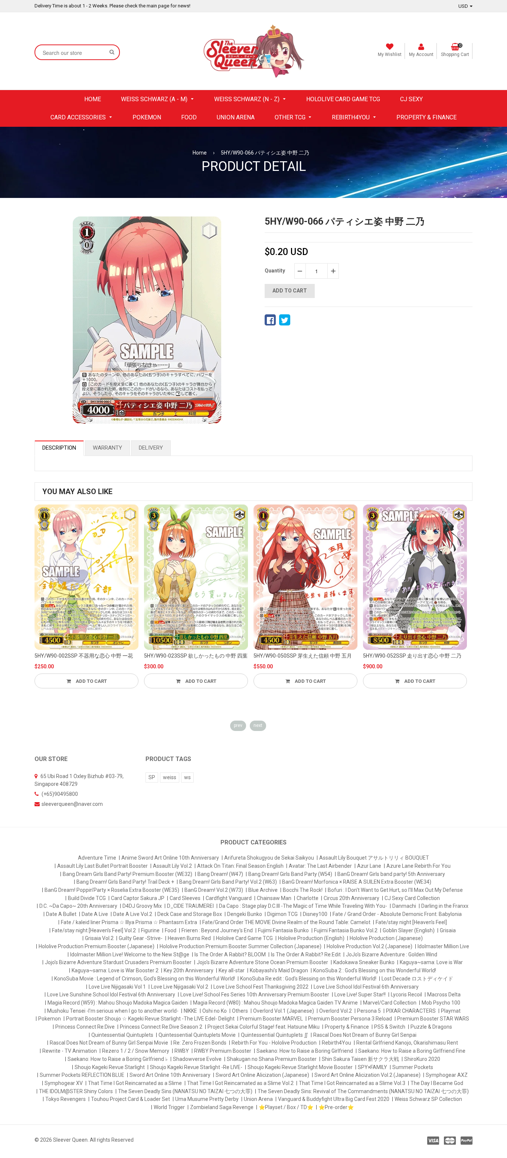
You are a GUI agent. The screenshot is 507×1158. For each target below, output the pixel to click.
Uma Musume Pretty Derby (207, 1099)
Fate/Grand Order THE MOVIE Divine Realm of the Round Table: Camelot (286, 922)
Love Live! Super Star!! (360, 994)
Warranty (107, 447)
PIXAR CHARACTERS (411, 1011)
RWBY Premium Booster (222, 1051)
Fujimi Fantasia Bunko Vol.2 (345, 930)
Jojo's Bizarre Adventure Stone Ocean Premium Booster (262, 962)
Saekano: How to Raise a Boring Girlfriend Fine (411, 1051)
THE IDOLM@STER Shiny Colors (76, 1091)
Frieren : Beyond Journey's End (217, 930)
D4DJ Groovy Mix (142, 906)
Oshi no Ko (214, 1011)
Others (240, 1011)
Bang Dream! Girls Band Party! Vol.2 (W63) (228, 882)
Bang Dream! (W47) (220, 874)
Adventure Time (97, 858)
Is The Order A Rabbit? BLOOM (230, 954)
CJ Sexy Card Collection (412, 898)
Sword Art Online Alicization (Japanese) (262, 1075)
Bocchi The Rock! (303, 890)
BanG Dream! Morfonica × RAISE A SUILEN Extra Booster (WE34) (356, 882)
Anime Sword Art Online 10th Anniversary (170, 858)
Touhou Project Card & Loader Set (130, 1099)
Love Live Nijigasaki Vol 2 (179, 987)
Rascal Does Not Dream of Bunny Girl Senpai (364, 1035)
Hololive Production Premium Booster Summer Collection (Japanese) (240, 946)
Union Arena (258, 1099)
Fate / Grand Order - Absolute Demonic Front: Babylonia (397, 914)
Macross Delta (444, 994)
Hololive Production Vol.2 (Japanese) (369, 946)
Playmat (451, 1011)
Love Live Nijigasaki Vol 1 (117, 987)
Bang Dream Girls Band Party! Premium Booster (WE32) (127, 874)
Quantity (275, 271)
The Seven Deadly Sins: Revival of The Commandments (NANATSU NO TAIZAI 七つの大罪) (363, 1091)
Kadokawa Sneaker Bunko (364, 962)
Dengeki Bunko (244, 914)
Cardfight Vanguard (229, 898)
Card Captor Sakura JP (137, 898)
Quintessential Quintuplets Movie (197, 1035)
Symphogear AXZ (447, 1075)
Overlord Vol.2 (335, 1011)
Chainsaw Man (274, 898)
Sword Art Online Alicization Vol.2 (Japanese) (367, 1075)
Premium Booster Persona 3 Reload (350, 1019)
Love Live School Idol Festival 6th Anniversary (366, 987)
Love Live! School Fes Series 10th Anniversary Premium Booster (254, 994)
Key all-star (232, 970)
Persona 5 (369, 1011)
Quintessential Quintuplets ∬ (274, 1035)
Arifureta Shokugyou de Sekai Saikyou (269, 858)
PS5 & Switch (389, 1027)
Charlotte (307, 898)
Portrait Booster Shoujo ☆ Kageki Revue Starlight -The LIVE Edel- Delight (150, 1019)
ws (187, 777)
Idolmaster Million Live (443, 946)
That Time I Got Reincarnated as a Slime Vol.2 (240, 1083)
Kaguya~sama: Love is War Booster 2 (115, 970)
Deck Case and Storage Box (189, 914)
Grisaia (448, 930)
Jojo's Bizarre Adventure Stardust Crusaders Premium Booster (118, 962)
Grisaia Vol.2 (99, 938)
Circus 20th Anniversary (351, 898)
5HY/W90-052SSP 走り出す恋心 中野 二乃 (412, 656)
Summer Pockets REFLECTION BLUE (82, 1075)
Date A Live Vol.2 (132, 914)
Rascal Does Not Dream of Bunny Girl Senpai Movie (109, 1043)
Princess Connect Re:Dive (85, 1027)
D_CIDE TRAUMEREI (190, 906)
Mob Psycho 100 (441, 1003)
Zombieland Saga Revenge (222, 1107)
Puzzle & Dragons (431, 1027)
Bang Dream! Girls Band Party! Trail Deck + (125, 882)
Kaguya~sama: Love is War (431, 962)
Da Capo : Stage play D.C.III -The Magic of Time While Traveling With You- (303, 906)
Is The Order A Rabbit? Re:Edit (306, 954)
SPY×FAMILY (372, 1067)
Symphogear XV (64, 1083)
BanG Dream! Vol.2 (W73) (213, 890)
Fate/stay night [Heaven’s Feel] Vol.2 (94, 930)
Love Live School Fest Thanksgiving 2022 (260, 987)
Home (200, 153)
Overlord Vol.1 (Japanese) (283, 1011)
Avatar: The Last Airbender (320, 866)
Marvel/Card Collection (389, 1003)
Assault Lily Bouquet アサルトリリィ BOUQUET (374, 858)
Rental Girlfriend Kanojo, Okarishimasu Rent (407, 1043)
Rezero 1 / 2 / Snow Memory (135, 1051)
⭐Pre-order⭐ (336, 1107)
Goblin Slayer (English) (409, 930)
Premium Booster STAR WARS (433, 1019)
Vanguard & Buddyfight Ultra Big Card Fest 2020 (333, 1099)
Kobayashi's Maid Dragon (279, 970)
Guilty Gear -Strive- (141, 938)
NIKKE (190, 1011)
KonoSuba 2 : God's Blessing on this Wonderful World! (374, 970)
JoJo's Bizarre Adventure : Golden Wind (391, 954)
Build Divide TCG (87, 898)
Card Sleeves (185, 898)
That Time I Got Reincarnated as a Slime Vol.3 (352, 1083)
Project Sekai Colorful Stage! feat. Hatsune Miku (263, 1027)
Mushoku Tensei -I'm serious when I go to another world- (113, 1011)
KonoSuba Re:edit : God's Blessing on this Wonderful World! (308, 979)
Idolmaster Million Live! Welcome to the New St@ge (129, 954)
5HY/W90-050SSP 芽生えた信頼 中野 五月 (303, 656)
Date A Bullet (61, 914)
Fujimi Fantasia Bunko (283, 930)
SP (151, 777)
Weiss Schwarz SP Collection (428, 1099)
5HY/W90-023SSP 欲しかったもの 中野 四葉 (196, 656)
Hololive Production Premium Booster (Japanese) (96, 946)
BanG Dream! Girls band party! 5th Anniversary (391, 874)
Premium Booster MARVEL (271, 1019)
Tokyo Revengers (65, 1099)
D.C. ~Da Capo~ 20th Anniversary (78, 906)
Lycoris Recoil (406, 994)
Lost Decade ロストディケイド (417, 979)
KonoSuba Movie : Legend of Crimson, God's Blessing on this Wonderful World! (144, 979)
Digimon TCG (282, 914)
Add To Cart (91, 681)
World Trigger (169, 1107)
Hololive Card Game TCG (244, 938)
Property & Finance (347, 1027)
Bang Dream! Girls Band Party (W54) (290, 874)
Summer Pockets (412, 1067)
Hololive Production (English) (311, 938)
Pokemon (49, 1019)
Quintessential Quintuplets (122, 1035)
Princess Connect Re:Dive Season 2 (161, 1027)
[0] (270, 319)
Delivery (151, 447)
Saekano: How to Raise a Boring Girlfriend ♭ (118, 1059)
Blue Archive (263, 890)
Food (170, 930)
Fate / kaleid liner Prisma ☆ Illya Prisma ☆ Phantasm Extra (129, 922)
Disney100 (315, 914)
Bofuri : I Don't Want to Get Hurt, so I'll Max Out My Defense (395, 890)
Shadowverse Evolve (197, 1059)
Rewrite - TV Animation (69, 1051)
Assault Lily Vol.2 (172, 866)
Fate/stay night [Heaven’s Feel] (411, 922)
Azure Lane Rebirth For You (418, 866)
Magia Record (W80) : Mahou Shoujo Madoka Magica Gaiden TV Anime (275, 1003)
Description (59, 447)
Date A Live (95, 914)
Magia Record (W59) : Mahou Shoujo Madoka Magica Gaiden (118, 1003)
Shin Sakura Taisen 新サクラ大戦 (360, 1059)
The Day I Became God (436, 1083)
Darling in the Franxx (444, 906)
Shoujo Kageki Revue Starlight (110, 1067)
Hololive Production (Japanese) (386, 938)
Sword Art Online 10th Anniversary (170, 1075)
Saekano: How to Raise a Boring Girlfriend (304, 1051)
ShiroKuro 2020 (422, 1059)
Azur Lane (369, 866)
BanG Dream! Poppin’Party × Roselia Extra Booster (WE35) (112, 890)
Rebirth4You (336, 1043)
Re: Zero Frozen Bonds (199, 1043)
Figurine (150, 930)
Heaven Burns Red (189, 938)
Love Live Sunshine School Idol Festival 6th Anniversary (111, 994)
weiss (169, 777)
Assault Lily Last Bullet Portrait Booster (102, 866)
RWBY (181, 1051)
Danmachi (404, 906)
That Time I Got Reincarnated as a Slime (135, 1083)
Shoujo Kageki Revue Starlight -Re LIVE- (196, 1067)
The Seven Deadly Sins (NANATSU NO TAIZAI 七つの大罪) (185, 1091)
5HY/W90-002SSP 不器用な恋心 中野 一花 (84, 656)
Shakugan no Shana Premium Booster (272, 1059)
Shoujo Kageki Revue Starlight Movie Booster (300, 1067)
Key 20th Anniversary (188, 970)
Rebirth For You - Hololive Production (274, 1043)
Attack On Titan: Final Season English (240, 866)
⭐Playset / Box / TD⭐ (286, 1107)
